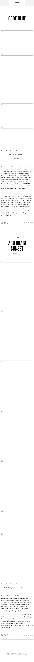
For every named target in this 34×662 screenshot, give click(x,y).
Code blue (17, 18)
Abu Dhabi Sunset (17, 246)
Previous (11, 644)
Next (24, 644)
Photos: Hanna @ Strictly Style (10, 151)
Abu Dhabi (17, 23)
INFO (17, 657)
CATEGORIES (17, 2)
